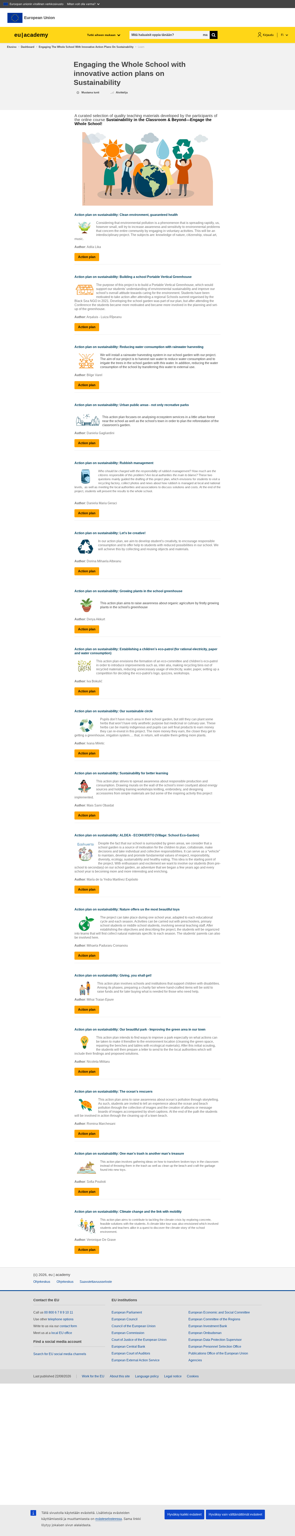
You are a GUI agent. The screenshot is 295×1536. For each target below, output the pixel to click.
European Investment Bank (207, 1326)
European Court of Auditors (131, 1353)
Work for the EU (93, 1376)
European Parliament (127, 1312)
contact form (68, 1326)
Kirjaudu (268, 35)
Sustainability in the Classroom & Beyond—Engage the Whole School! (143, 121)
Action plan (87, 257)
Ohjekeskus (41, 1281)
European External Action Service (136, 1360)
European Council (124, 1319)
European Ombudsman (205, 1333)
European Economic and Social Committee (219, 1312)
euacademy (31, 35)
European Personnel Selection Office (214, 1346)
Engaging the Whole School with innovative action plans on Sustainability (86, 46)
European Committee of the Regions (214, 1319)
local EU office (61, 1333)
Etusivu (11, 46)
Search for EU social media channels (59, 1354)
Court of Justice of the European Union (139, 1339)
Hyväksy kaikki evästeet (184, 1514)
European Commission (128, 1333)
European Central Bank (128, 1346)
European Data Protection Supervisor (215, 1339)
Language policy (147, 1376)
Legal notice (173, 1376)
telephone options (60, 1319)
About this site (120, 1376)
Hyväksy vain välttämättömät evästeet (235, 1514)
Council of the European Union (134, 1326)
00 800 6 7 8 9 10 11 (58, 1312)
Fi (282, 35)
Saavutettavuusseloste (96, 1281)
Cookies (193, 1376)
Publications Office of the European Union (218, 1353)
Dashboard (27, 46)
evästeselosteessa (108, 1519)
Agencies (195, 1360)
